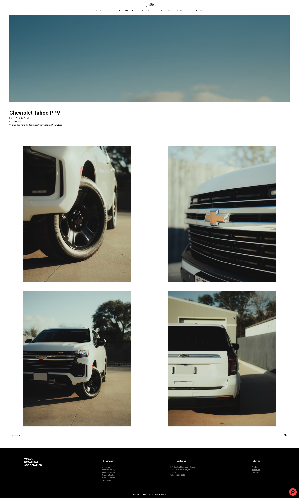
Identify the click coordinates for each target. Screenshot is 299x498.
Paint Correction (108, 477)
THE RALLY (106, 480)
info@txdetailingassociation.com (183, 467)
